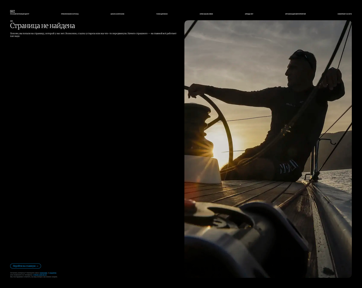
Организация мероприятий (295, 14)
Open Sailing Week (206, 14)
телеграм (43, 273)
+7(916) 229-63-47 (40, 275)
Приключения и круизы (70, 14)
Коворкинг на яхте (345, 14)
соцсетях (52, 273)
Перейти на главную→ (25, 266)
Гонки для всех (162, 14)
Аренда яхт (249, 14)
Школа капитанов (117, 14)
